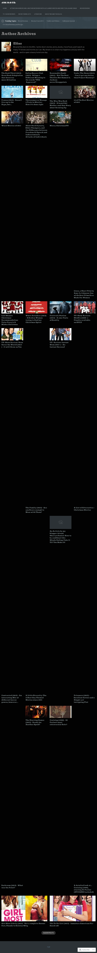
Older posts (48, 933)
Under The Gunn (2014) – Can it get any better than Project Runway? (84, 75)
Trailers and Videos (53, 21)
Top (48, 947)
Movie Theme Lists (24, 14)
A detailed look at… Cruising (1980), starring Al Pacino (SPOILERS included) (84, 888)
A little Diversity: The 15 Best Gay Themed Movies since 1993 (36, 697)
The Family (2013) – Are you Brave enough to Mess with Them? (36, 509)
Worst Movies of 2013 (11, 125)
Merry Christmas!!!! (59, 125)
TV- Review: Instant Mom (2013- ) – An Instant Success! (59, 344)
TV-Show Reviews (9, 14)
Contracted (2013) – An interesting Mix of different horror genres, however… (11, 698)
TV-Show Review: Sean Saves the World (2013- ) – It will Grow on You (12, 344)
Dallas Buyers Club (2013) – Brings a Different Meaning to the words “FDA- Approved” (35, 77)
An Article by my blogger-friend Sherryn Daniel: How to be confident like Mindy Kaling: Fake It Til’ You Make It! (60, 537)
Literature (38, 14)
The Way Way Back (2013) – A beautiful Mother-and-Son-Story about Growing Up (60, 104)
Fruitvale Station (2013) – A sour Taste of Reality (59, 317)
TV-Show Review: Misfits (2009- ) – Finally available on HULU (82, 319)
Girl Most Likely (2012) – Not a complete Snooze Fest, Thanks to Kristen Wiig (23, 924)
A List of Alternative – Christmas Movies (84, 508)
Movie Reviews (85, 8)
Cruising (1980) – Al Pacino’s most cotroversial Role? (59, 722)
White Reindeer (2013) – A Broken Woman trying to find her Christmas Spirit (36, 319)
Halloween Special (68, 21)
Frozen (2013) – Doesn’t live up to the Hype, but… (11, 102)
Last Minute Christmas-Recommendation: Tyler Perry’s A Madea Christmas (9, 320)
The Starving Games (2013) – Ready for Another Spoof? (35, 722)
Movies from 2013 (37, 21)
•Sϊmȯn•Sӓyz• (8, 2)
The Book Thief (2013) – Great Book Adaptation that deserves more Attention (12, 76)
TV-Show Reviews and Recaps (13, 24)
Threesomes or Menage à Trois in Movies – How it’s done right (36, 102)
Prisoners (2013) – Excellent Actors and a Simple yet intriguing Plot (84, 698)
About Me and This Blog (53, 14)
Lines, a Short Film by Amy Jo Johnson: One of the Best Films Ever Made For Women (84, 294)
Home (5, 8)
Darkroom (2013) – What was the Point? (12, 886)
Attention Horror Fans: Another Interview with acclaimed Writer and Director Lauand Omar (43, 8)
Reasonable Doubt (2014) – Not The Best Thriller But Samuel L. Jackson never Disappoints (60, 77)
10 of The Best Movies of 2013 (84, 101)
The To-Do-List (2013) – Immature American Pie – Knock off (72, 924)
